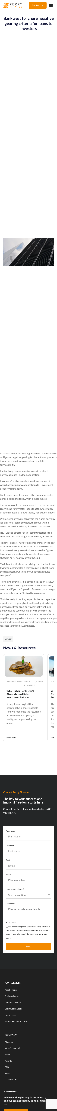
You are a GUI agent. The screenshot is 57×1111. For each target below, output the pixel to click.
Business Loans (12, 996)
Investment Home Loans (16, 1021)
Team (7, 1054)
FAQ (7, 1067)
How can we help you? (15, 889)
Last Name (10, 845)
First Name (10, 831)
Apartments (14, 681)
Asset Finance (29, 683)
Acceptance (11, 922)
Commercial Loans (13, 1002)
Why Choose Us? (12, 1048)
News (7, 1073)
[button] (51, 5)
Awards (8, 1061)
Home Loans (10, 1015)
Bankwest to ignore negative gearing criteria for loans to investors (28, 23)
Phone (8, 874)
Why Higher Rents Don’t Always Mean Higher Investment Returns (20, 694)
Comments (10, 903)
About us (9, 1042)
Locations (9, 1079)
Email (8, 860)
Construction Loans (13, 1008)
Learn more (11, 737)
